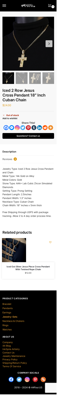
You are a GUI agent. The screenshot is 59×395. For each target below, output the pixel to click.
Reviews (9, 159)
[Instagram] (17, 127)
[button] (49, 43)
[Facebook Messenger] (11, 127)
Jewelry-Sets (9, 316)
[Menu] (7, 5)
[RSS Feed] (43, 379)
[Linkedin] (39, 127)
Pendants (7, 308)
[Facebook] (6, 127)
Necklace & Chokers (13, 321)
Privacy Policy (10, 359)
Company (7, 342)
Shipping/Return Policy (14, 362)
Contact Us (8, 352)
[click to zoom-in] (29, 44)
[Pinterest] (28, 127)
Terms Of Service (11, 366)
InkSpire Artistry (11, 349)
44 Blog (6, 345)
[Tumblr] (33, 127)
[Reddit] (45, 127)
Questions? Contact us (28, 136)
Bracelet (6, 304)
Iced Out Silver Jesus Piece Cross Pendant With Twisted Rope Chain (28, 268)
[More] (50, 127)
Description (9, 151)
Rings (5, 325)
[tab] (28, 152)
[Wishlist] (50, 242)
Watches (7, 329)
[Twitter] (22, 127)
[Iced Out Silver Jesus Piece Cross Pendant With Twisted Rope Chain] (14, 250)
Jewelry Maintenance (13, 356)
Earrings (6, 312)
